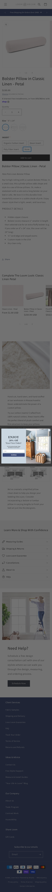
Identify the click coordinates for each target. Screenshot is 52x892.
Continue (13, 455)
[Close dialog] (49, 430)
